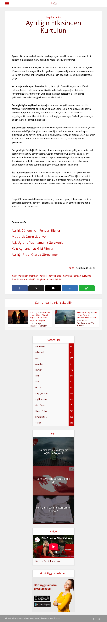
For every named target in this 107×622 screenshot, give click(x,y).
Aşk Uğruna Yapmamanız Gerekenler (38, 242)
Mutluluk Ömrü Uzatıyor (29, 236)
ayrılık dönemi (20, 279)
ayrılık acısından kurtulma (77, 275)
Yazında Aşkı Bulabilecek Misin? (38, 324)
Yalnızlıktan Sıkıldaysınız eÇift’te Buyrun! (85, 323)
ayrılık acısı (55, 275)
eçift (33, 279)
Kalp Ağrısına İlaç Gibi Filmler (33, 248)
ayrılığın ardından (29, 275)
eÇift (71, 267)
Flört (38, 315)
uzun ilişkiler (55, 279)
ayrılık (44, 275)
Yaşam (42, 320)
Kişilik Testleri (36, 317)
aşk (15, 275)
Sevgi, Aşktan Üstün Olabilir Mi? (53, 480)
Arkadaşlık (45, 312)
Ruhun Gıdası (83, 317)
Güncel (45, 315)
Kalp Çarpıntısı (53, 17)
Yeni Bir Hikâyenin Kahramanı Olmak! (53, 509)
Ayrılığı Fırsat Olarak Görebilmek (35, 254)
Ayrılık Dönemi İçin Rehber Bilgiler (36, 230)
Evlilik (95, 312)
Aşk (33, 315)
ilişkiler (42, 279)
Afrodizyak (35, 312)
